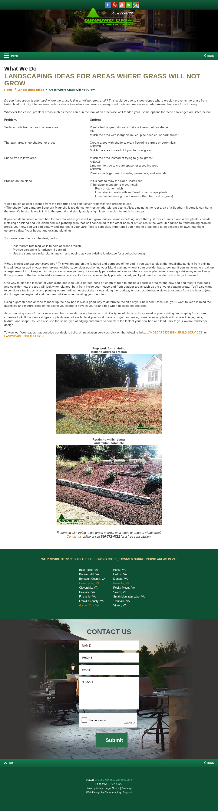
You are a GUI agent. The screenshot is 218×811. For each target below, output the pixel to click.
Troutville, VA (121, 601)
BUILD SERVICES (190, 332)
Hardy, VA (119, 569)
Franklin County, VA (91, 601)
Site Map (126, 788)
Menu (14, 55)
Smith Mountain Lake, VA (129, 596)
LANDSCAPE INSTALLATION (24, 336)
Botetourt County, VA (92, 578)
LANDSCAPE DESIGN (161, 332)
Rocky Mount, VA (124, 587)
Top (10, 762)
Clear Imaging (113, 792)
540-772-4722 (113, 784)
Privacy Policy (95, 788)
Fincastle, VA (87, 596)
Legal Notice (112, 788)
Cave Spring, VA (89, 583)
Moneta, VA (120, 578)
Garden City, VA (89, 605)
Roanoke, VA (121, 583)
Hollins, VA (120, 574)
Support (127, 792)
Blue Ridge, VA (88, 569)
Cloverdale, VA (88, 587)
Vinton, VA (119, 605)
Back (210, 55)
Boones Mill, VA (89, 574)
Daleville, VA (87, 592)
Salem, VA (119, 592)
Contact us (74, 536)
